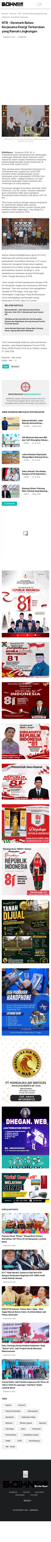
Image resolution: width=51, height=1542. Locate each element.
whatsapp (39, 1492)
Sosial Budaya (34, 1441)
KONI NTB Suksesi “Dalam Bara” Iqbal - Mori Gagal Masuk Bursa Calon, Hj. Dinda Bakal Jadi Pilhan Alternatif (24, 1312)
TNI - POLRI (10, 1447)
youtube (33, 1495)
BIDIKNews (34, 1510)
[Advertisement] (25, 71)
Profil (19, 1441)
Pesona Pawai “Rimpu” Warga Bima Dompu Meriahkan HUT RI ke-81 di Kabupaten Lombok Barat (24, 1239)
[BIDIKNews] (12, 5)
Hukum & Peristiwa (13, 1411)
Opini (23, 1429)
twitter (26, 1492)
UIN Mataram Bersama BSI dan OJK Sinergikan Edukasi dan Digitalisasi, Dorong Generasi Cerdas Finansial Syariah (25, 321)
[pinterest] (18, 374)
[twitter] (9, 374)
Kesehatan (10, 1417)
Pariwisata (36, 1429)
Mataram (9, 1423)
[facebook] (4, 374)
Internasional (33, 1411)
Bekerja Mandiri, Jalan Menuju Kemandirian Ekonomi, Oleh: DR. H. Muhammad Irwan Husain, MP (24, 312)
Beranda (5, 14)
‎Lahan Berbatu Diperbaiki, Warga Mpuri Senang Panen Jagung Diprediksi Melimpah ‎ (24, 329)
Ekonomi (13, 14)
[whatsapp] (13, 374)
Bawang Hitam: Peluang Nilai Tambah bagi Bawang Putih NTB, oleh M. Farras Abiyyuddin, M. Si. (34, 489)
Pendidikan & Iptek (31, 1435)
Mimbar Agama (26, 1423)
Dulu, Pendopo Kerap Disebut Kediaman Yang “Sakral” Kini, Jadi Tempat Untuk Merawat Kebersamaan (23, 1348)
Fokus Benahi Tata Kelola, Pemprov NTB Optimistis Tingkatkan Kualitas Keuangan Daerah (34, 472)
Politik (8, 1441)
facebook (13, 1492)
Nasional (8, 1230)
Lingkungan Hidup (28, 1417)
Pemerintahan (11, 1435)
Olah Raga (9, 1303)
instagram (19, 1495)
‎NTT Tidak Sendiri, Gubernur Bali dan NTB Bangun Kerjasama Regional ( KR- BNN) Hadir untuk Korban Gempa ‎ (23, 1275)
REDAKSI (27, 1500)
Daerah (26, 443)
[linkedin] (23, 374)
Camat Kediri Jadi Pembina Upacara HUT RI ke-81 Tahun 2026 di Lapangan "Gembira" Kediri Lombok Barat (25, 1385)
